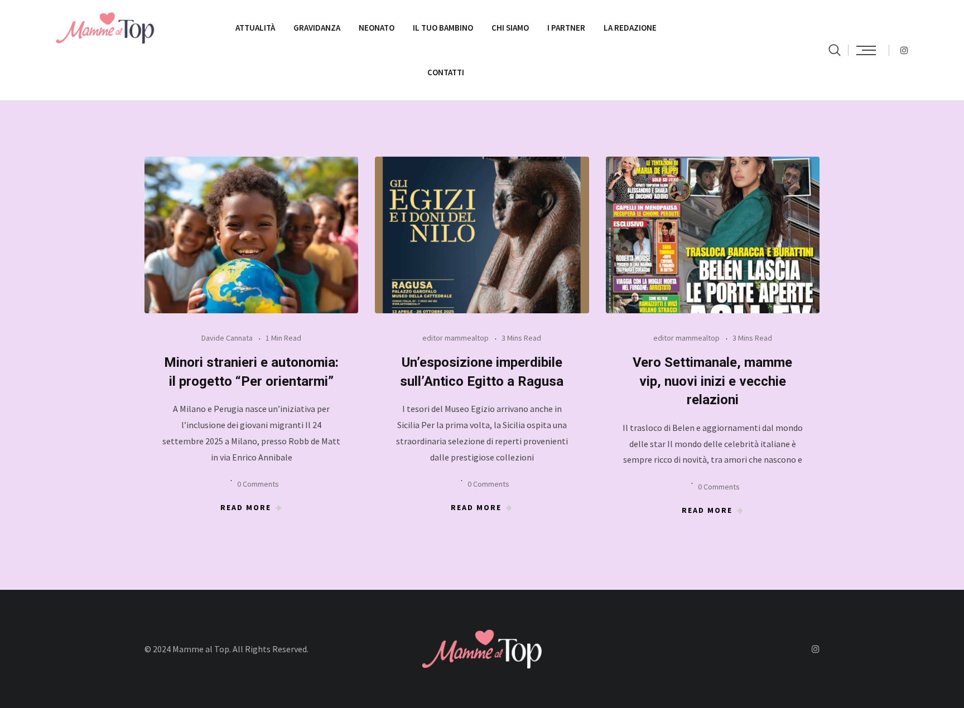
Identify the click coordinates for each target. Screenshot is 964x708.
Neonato (376, 27)
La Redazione (630, 27)
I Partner (566, 27)
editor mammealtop (455, 338)
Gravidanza (316, 27)
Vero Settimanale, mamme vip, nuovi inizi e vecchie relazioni (712, 381)
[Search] (834, 50)
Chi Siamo (510, 27)
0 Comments (258, 484)
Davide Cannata (227, 338)
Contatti (445, 72)
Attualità (255, 27)
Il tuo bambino (443, 27)
